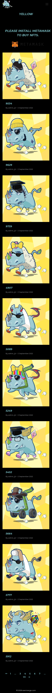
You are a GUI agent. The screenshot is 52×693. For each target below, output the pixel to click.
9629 (9, 164)
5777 (9, 595)
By (11, 108)
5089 (9, 349)
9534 (9, 103)
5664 (9, 533)
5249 (9, 410)
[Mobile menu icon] (46, 4)
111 (24, 677)
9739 (9, 226)
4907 (9, 287)
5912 (8, 656)
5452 (9, 472)
